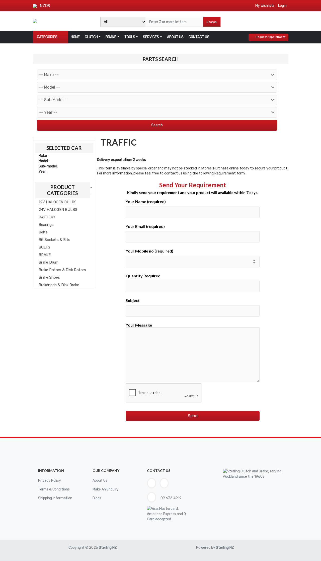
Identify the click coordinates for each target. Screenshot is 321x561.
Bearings (46, 224)
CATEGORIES (47, 37)
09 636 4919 (171, 498)
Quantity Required (143, 275)
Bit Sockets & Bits (54, 239)
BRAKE (111, 37)
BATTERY (47, 217)
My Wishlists (265, 6)
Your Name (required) (146, 201)
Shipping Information (55, 498)
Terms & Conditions (54, 489)
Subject (133, 300)
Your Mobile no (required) (149, 250)
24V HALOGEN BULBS (58, 209)
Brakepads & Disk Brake (59, 285)
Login (282, 6)
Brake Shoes (49, 277)
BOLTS (44, 247)
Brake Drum (48, 262)
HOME (75, 37)
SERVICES (151, 37)
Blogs (97, 498)
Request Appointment (270, 37)
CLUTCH (91, 37)
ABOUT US (175, 37)
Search (211, 22)
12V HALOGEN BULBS (57, 202)
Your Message (139, 325)
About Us (100, 480)
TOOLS (129, 37)
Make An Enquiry (106, 489)
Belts (43, 232)
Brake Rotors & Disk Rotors (62, 270)
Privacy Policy (49, 480)
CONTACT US (199, 37)
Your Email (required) (145, 226)
